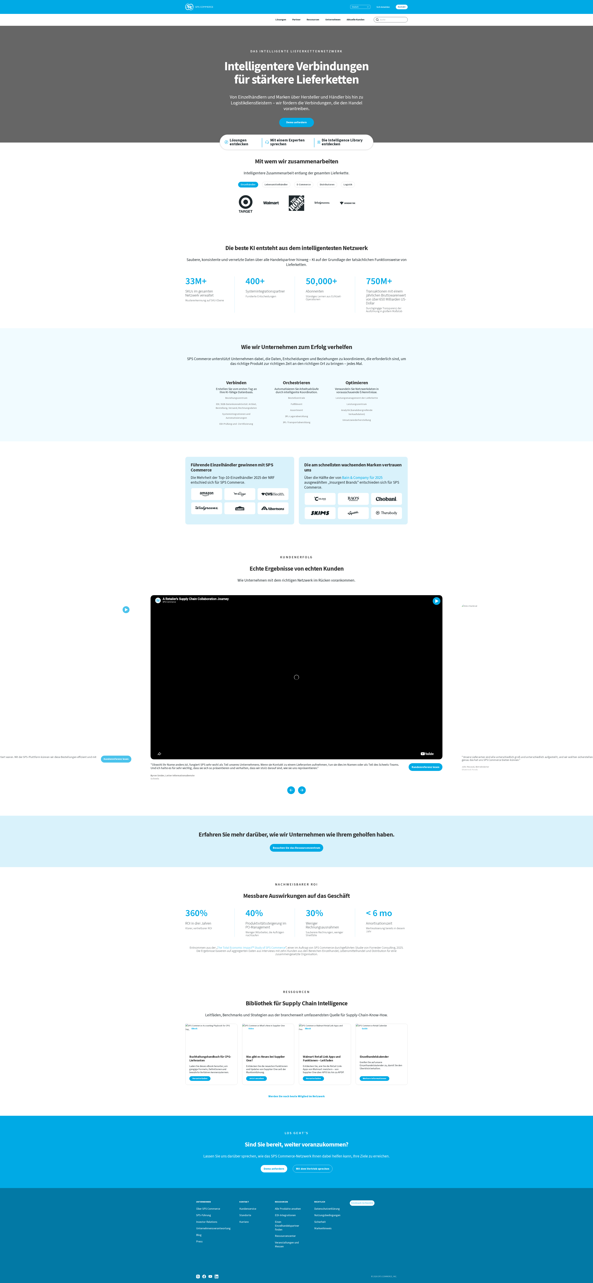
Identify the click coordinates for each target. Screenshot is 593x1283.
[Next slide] (302, 790)
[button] (360, 7)
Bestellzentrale (296, 398)
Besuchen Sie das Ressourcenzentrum (296, 848)
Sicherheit (320, 1222)
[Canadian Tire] (347, 203)
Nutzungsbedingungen (327, 1215)
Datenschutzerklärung (327, 1208)
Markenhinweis (323, 1228)
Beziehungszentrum (236, 398)
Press (199, 1241)
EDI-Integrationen (285, 1215)
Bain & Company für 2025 (362, 477)
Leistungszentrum (357, 404)
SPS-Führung (203, 1215)
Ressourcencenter (285, 1236)
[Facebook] (204, 1276)
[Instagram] (198, 1276)
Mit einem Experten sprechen (287, 142)
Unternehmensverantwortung (213, 1228)
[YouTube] (210, 1276)
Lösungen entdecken (239, 142)
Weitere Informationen (374, 1078)
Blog (199, 1235)
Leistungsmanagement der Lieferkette (357, 398)
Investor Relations (206, 1222)
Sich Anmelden (383, 7)
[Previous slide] (291, 790)
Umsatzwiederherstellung (357, 420)
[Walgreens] (322, 203)
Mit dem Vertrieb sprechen (312, 1169)
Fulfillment (296, 404)
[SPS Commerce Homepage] (199, 7)
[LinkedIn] (216, 1276)
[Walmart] (271, 203)
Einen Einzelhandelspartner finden (287, 1225)
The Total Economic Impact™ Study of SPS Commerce (251, 948)
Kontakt (402, 7)
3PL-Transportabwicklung (296, 422)
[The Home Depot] (296, 203)
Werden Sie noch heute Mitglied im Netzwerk (296, 1096)
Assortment (296, 410)
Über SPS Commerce (208, 1208)
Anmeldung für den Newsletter (362, 1203)
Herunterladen (199, 1078)
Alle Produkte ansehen (288, 1208)
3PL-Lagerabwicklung (296, 416)
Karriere (244, 1222)
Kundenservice (247, 1208)
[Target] (245, 203)
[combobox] (391, 19)
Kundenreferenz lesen (425, 767)
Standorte (245, 1215)
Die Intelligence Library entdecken (342, 142)
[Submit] (377, 19)
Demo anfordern (296, 122)
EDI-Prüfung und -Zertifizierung (236, 424)
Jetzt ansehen (256, 1078)
